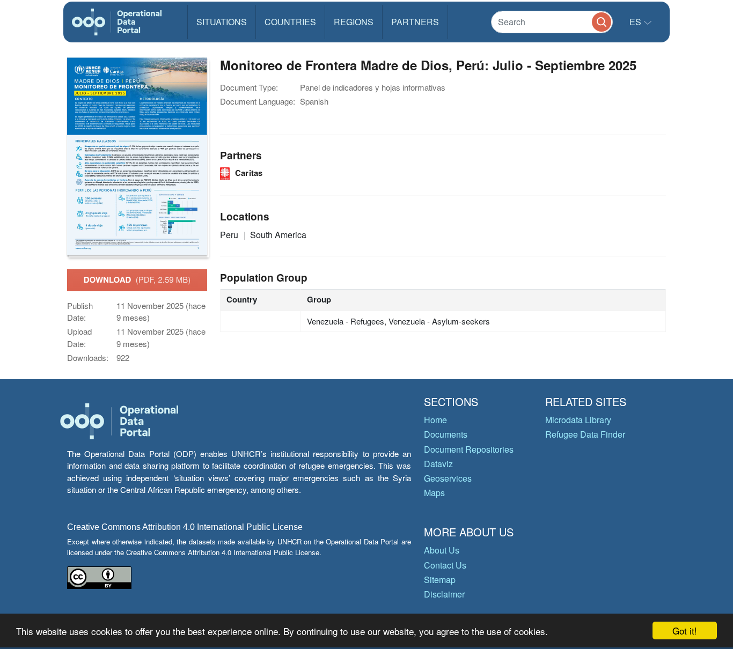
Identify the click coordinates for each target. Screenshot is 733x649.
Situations (221, 22)
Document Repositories (469, 449)
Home (435, 420)
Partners (415, 22)
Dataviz (438, 464)
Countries (290, 22)
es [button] (636, 22)
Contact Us (445, 565)
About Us (441, 550)
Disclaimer (444, 594)
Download (137, 279)
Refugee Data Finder (585, 434)
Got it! (684, 630)
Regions (353, 22)
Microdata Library (578, 420)
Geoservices (448, 478)
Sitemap (440, 579)
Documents (445, 434)
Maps (434, 492)
